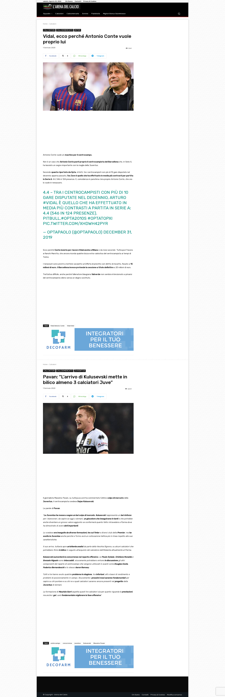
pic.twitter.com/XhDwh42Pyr (75, 223)
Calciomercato (65, 30)
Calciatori (52, 24)
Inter (77, 30)
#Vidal (50, 202)
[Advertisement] (88, 132)
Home (45, 24)
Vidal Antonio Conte (57, 326)
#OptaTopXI (100, 218)
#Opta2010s (73, 218)
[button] (179, 14)
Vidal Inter (70, 326)
